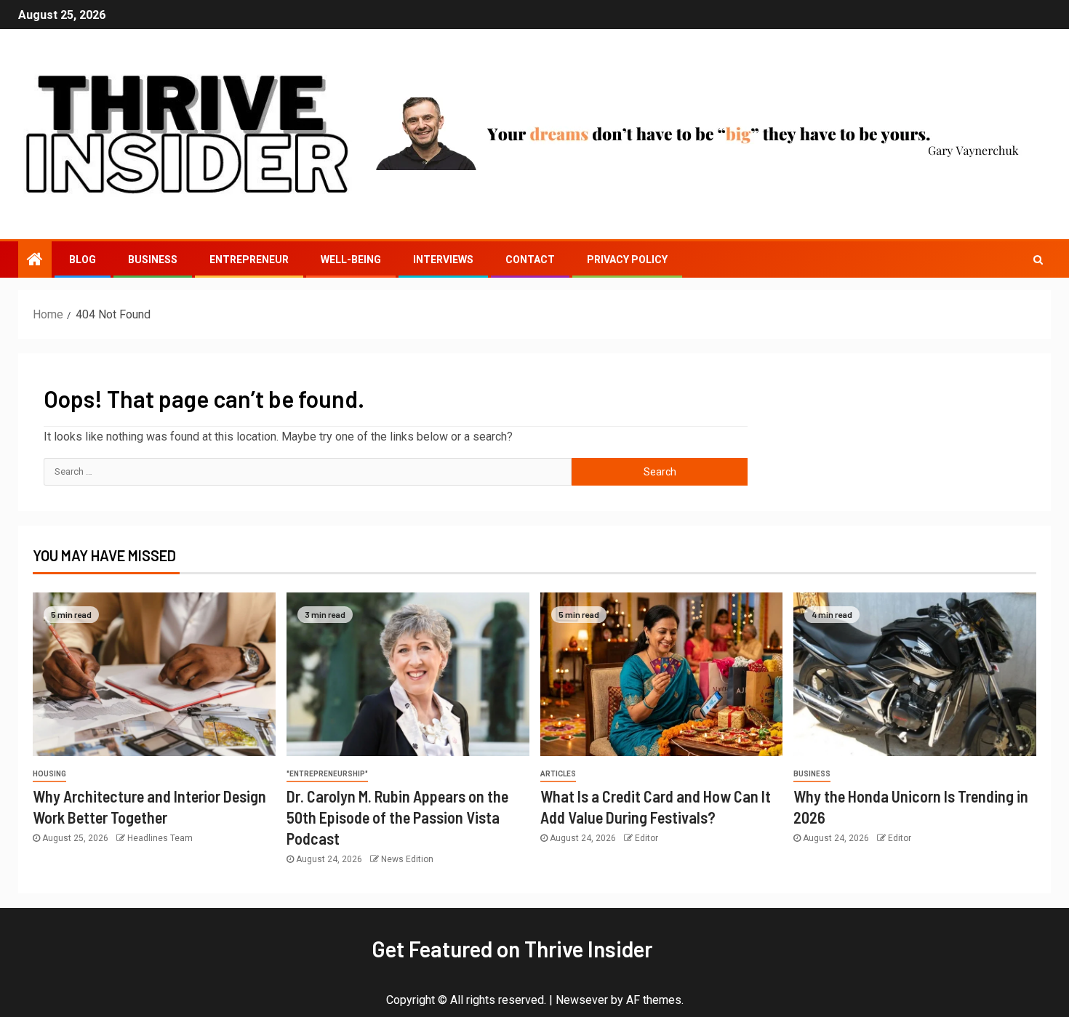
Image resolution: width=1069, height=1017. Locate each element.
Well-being (351, 259)
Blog (82, 259)
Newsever (582, 1000)
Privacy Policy (627, 259)
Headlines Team (160, 838)
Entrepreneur (249, 259)
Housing (49, 774)
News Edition (407, 859)
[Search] (1038, 259)
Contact (530, 259)
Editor (646, 838)
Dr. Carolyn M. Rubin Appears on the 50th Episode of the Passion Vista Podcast (397, 817)
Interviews (443, 259)
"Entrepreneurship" (327, 774)
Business (152, 259)
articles (558, 774)
